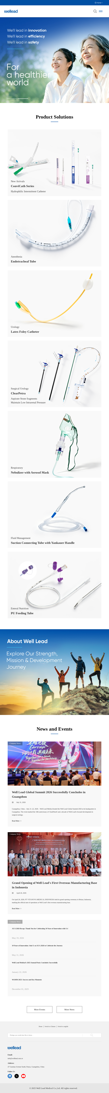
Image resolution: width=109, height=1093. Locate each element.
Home (40, 1026)
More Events (39, 1009)
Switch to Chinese (50, 1026)
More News (69, 1009)
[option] (54, 60)
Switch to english (63, 1026)
